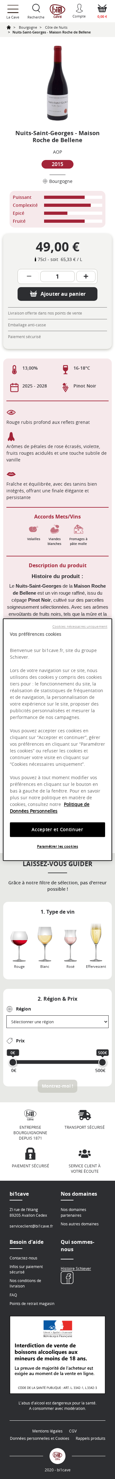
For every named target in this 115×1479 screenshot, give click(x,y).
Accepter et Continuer (57, 830)
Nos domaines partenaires (73, 1212)
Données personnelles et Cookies (39, 1438)
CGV (73, 1430)
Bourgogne (28, 27)
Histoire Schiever (76, 1268)
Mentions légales (47, 1430)
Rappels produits (90, 1438)
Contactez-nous (23, 1257)
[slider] (13, 1062)
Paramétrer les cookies (57, 846)
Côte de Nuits (56, 27)
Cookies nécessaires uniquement (79, 626)
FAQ (13, 1294)
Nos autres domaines (80, 1223)
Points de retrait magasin (32, 1303)
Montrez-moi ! (57, 1086)
